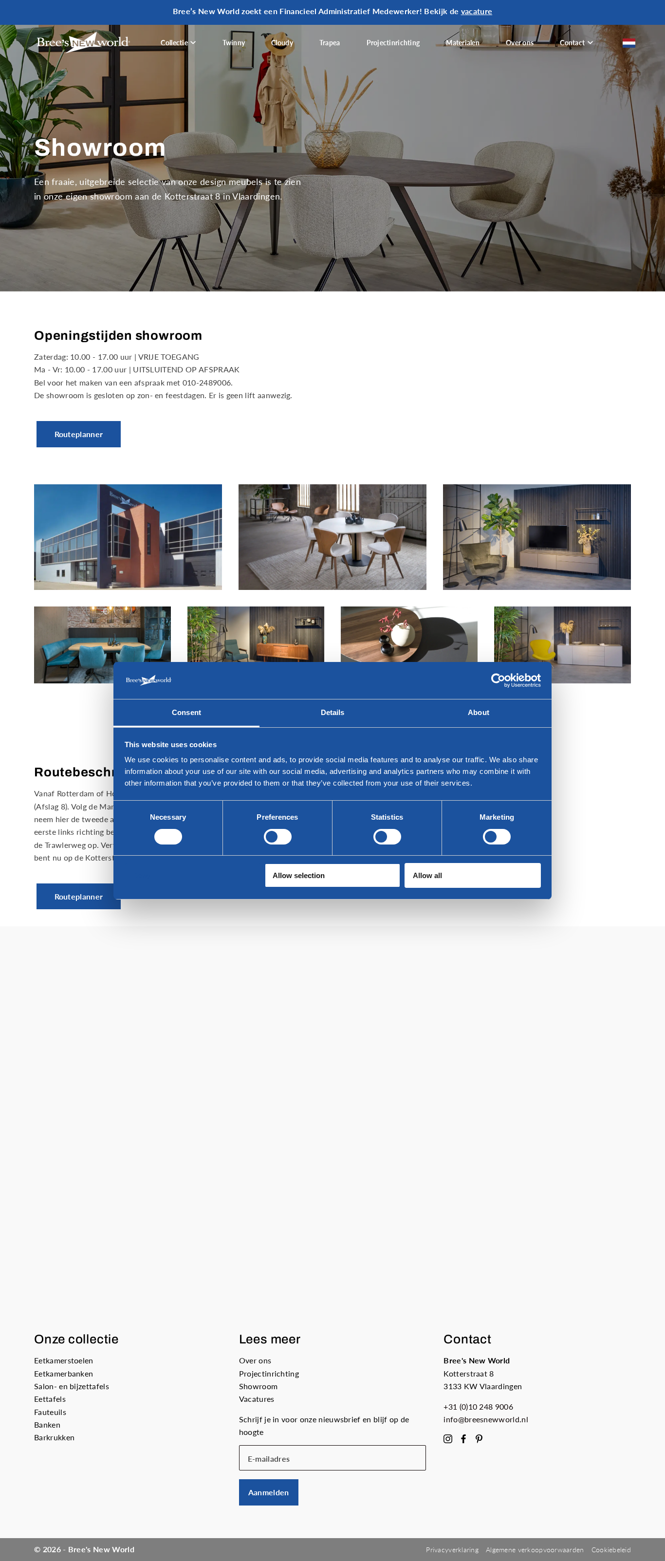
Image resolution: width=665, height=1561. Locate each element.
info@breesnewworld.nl (485, 1419)
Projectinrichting (393, 42)
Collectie (174, 42)
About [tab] (478, 712)
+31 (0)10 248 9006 (478, 1406)
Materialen (463, 42)
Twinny (233, 42)
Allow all (427, 875)
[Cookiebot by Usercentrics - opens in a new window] (498, 680)
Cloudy (282, 42)
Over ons (520, 42)
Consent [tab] (186, 712)
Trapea (329, 42)
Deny (141, 875)
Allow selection (299, 875)
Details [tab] (333, 712)
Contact (572, 42)
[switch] (278, 837)
